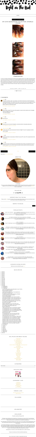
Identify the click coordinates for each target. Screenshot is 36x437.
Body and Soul (18, 340)
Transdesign (18, 386)
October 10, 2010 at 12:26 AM (9, 125)
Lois (3, 135)
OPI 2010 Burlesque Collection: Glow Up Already (11, 308)
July (3, 325)
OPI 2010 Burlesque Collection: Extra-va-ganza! (11, 318)
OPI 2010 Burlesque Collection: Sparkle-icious (10, 314)
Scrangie (18, 356)
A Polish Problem (18, 338)
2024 (2, 271)
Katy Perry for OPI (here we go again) (9, 301)
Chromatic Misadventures (18, 341)
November (4, 287)
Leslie (4, 108)
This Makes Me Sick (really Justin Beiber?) (9, 311)
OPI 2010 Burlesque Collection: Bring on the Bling (11, 317)
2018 (2, 277)
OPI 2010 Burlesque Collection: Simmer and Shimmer (11, 309)
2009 (2, 332)
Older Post (31, 151)
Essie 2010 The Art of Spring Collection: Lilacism (11, 304)
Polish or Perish (18, 355)
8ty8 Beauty (18, 382)
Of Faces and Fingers (18, 352)
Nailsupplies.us (18, 384)
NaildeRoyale (18, 383)
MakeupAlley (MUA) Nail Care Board (18, 392)
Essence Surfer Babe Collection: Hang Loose (10, 303)
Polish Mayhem (18, 353)
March (4, 329)
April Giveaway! (19, 222)
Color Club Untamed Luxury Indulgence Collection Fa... (12, 289)
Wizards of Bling (18, 359)
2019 (2, 276)
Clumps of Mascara (18, 342)
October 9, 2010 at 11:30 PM (9, 119)
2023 (2, 272)
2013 (2, 282)
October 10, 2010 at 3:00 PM (9, 139)
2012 (2, 283)
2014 (2, 281)
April (4, 328)
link (6, 199)
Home (18, 15)
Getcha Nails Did (18, 346)
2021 (2, 274)
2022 (2, 273)
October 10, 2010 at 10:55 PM (9, 146)
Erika (3, 116)
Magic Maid (18, 348)
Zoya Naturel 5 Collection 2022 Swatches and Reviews (20, 256)
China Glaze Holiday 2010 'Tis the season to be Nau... (11, 307)
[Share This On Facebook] (15, 91)
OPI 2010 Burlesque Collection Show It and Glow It (11, 316)
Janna (4, 122)
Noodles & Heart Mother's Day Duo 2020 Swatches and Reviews (20, 227)
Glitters (22, 88)
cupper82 (18, 183)
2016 (2, 279)
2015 (2, 280)
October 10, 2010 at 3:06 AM (9, 132)
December (4, 286)
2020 (2, 275)
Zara (3, 142)
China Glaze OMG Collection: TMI (8, 315)
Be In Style (18, 339)
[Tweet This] (16, 91)
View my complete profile (18, 186)
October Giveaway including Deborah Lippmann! (20, 217)
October (4, 288)
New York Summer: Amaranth (7, 290)
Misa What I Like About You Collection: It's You (11, 299)
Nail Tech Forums (18, 393)
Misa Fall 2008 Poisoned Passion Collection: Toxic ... (11, 300)
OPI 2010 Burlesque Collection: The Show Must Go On (12, 310)
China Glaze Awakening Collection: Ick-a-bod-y (11, 296)
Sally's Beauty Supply (18, 385)
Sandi (4, 99)
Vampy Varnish (18, 357)
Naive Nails (18, 350)
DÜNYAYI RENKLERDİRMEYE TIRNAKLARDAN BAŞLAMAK (18, 344)
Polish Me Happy (18, 354)
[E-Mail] (32, 185)
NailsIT (18, 349)
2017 (2, 278)
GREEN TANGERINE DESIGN (21, 436)
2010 (2, 285)
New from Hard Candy (6, 312)
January (4, 331)
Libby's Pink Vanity (6, 128)
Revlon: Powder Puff (6, 306)
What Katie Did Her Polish (18, 358)
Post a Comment (3, 149)
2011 (2, 284)
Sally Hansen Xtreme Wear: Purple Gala (9, 305)
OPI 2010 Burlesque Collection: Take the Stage (10, 313)
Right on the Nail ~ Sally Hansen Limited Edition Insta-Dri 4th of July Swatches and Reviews (20, 212)
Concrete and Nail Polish (18, 343)
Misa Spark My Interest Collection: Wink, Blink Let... (11, 298)
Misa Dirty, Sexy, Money (6, 302)
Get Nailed (18, 345)
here (24, 266)
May (3, 327)
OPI (25, 88)
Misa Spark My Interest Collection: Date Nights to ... (12, 297)
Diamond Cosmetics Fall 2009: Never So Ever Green (11, 319)
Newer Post (4, 151)
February (4, 330)
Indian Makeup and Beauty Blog (18, 347)
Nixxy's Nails (18, 351)
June (3, 326)
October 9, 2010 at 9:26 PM (9, 114)
